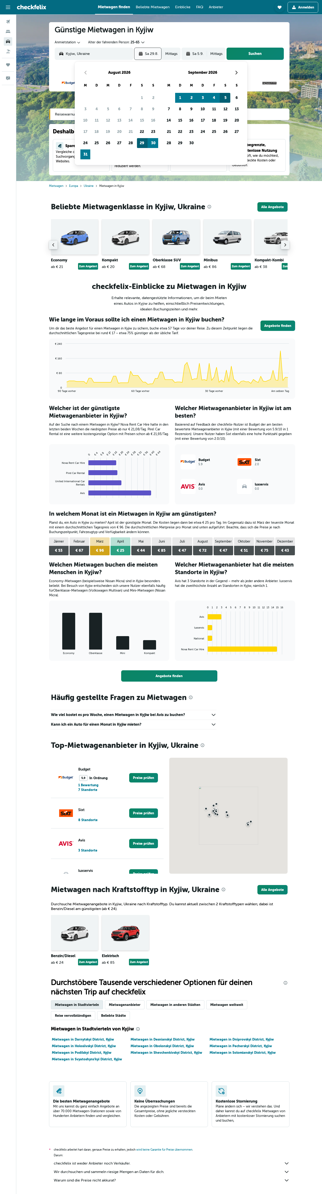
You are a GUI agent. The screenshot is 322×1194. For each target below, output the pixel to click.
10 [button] (85, 120)
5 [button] (108, 109)
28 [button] (130, 143)
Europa (73, 186)
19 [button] (108, 131)
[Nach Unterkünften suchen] (8, 31)
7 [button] (131, 109)
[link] (272, 207)
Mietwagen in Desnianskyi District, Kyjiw (163, 1039)
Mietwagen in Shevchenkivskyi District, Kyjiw (166, 1052)
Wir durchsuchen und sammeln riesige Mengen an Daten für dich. (109, 1172)
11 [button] (97, 120)
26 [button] (108, 143)
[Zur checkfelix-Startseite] (31, 7)
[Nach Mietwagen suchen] (8, 41)
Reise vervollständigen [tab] (73, 1015)
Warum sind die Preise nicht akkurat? (85, 1180)
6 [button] (119, 109)
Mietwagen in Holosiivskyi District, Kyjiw (84, 1046)
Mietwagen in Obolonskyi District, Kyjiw (162, 1046)
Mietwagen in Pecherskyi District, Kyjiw (241, 1046)
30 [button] (153, 143)
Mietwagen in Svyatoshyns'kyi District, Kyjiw (87, 1059)
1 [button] (142, 97)
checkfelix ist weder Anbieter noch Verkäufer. (92, 1163)
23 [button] (153, 131)
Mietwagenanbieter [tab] (124, 1005)
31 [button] (85, 154)
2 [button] (153, 97)
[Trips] (8, 65)
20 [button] (119, 131)
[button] (8, 7)
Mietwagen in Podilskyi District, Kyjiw (81, 1052)
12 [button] (108, 120)
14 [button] (130, 120)
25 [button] (97, 143)
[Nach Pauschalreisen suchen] (8, 51)
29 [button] (142, 143)
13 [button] (119, 120)
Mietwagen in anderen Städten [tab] (175, 1005)
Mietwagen (56, 186)
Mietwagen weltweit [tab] (226, 1005)
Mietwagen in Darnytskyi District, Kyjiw (83, 1039)
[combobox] (68, 42)
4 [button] (96, 109)
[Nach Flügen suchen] (8, 21)
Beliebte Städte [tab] (113, 1015)
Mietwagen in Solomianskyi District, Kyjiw (243, 1052)
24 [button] (85, 143)
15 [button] (142, 120)
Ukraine (89, 186)
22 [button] (142, 131)
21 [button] (131, 131)
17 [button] (85, 131)
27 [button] (119, 143)
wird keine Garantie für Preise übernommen (164, 1149)
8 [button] (142, 109)
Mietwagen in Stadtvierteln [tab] (77, 1005)
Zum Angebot (88, 266)
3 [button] (85, 109)
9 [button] (153, 109)
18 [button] (97, 131)
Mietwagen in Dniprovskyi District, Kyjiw (242, 1039)
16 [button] (153, 120)
